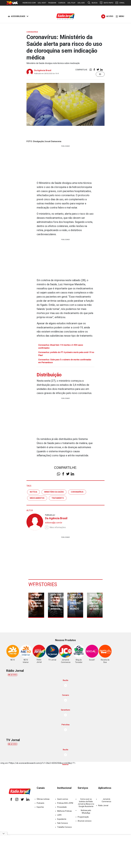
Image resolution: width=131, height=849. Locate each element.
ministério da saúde (54, 492)
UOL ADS (81, 3)
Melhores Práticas (64, 811)
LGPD (59, 815)
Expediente (61, 819)
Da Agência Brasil (42, 70)
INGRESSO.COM (29, 3)
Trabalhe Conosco (64, 827)
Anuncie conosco (84, 821)
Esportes (40, 807)
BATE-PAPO (108, 3)
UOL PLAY (71, 3)
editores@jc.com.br (53, 522)
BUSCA (94, 3)
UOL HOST (42, 3)
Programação (83, 817)
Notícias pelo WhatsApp (86, 811)
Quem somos (62, 799)
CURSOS (61, 3)
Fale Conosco (62, 823)
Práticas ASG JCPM (65, 803)
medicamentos (37, 498)
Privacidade (62, 807)
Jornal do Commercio (106, 800)
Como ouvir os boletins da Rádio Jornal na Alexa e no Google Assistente (86, 803)
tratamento (58, 498)
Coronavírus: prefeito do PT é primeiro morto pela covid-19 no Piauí (66, 353)
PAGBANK (52, 3)
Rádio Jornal (103, 805)
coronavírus (77, 492)
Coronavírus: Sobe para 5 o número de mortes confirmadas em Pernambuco (64, 361)
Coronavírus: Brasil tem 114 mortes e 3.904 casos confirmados (60, 346)
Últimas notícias (43, 799)
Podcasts (40, 803)
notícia (33, 492)
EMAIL (122, 3)
